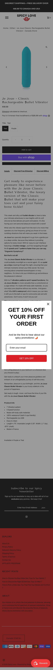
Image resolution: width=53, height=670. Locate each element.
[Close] (48, 304)
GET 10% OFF (26, 358)
